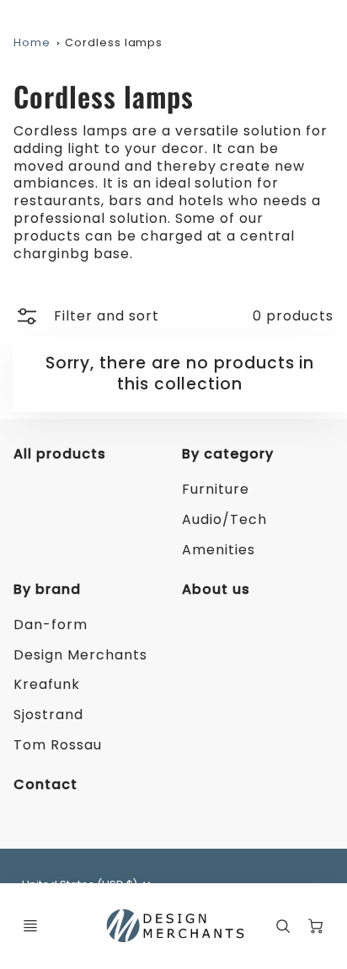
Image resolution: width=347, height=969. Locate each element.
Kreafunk (46, 684)
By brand (47, 589)
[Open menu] (30, 926)
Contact (45, 784)
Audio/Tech (224, 519)
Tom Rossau (57, 745)
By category (228, 453)
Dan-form (50, 624)
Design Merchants (80, 655)
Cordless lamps (114, 42)
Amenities (218, 549)
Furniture (215, 489)
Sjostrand (48, 714)
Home (32, 42)
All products (59, 453)
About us (216, 589)
